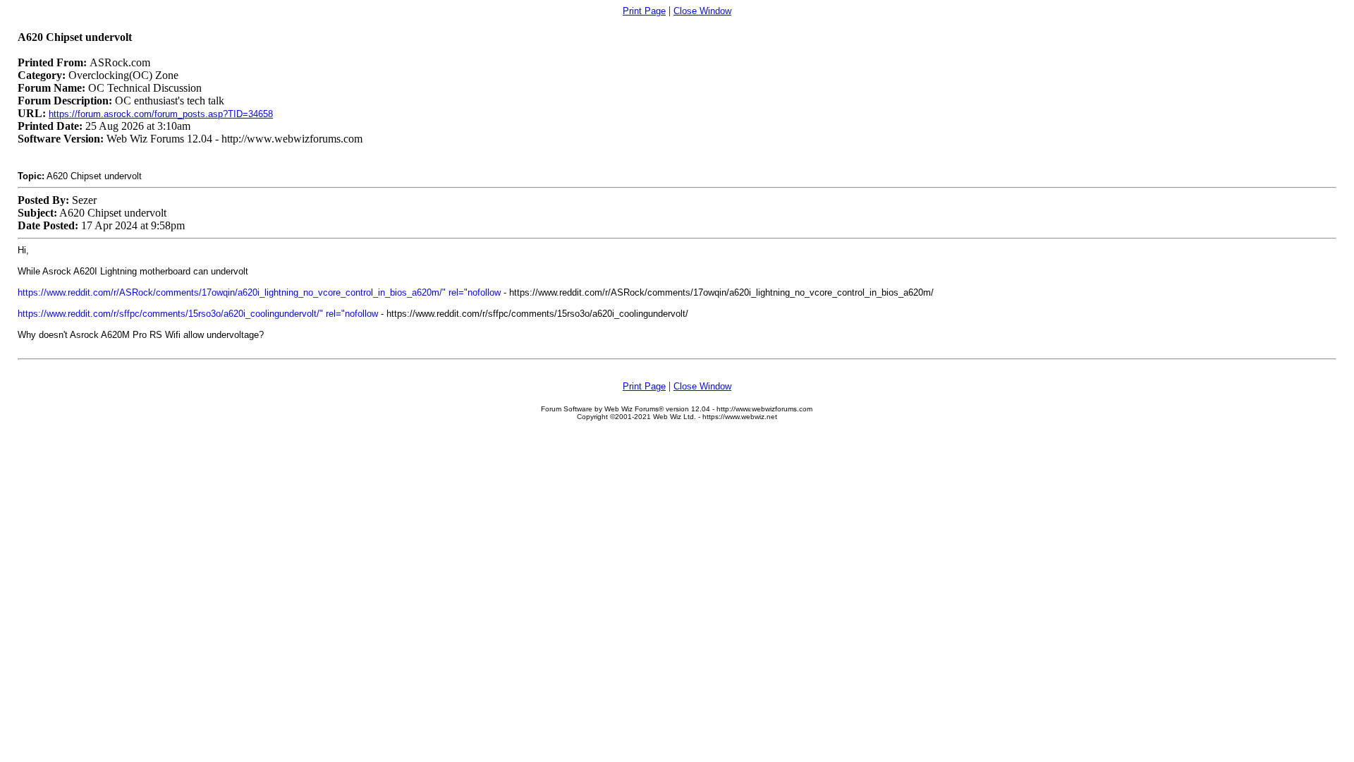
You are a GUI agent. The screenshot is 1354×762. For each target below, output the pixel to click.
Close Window (702, 11)
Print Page (644, 11)
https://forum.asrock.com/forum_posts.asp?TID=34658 (161, 114)
